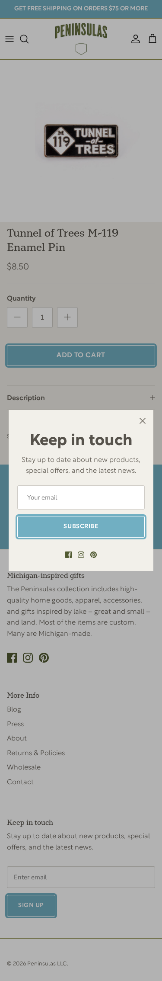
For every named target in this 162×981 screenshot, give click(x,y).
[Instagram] (81, 554)
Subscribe (81, 526)
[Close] (142, 420)
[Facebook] (68, 554)
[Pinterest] (93, 554)
